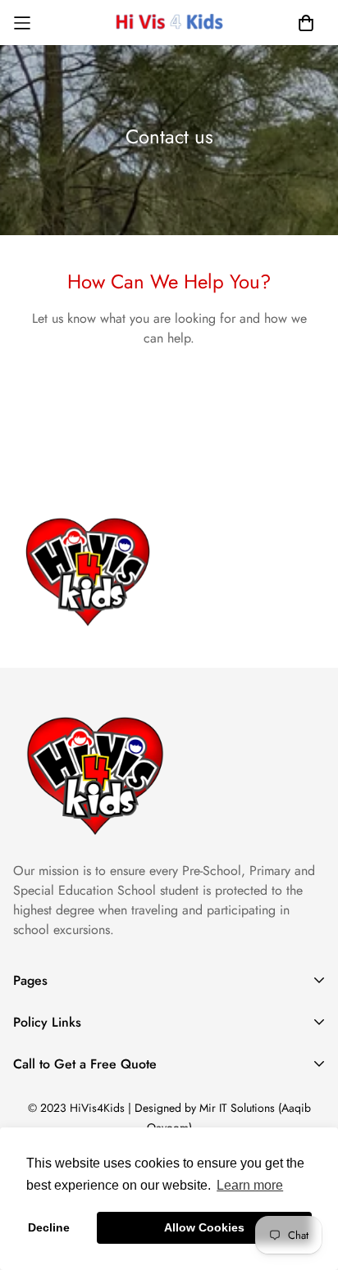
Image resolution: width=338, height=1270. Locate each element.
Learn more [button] (250, 1185)
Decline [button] (49, 1227)
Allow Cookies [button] (204, 1227)
